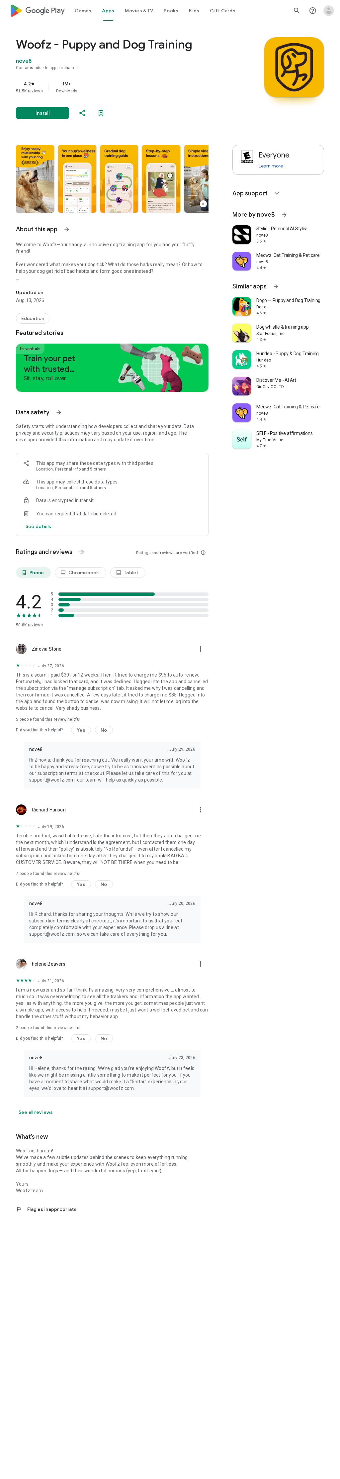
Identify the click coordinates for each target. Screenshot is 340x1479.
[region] (121, 87)
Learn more (271, 166)
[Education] (32, 318)
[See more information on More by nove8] (284, 215)
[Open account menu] (329, 11)
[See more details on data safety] (38, 526)
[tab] (83, 10)
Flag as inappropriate (46, 1209)
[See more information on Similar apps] (276, 286)
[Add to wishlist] (101, 113)
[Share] (82, 113)
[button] (35, 179)
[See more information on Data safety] (59, 412)
